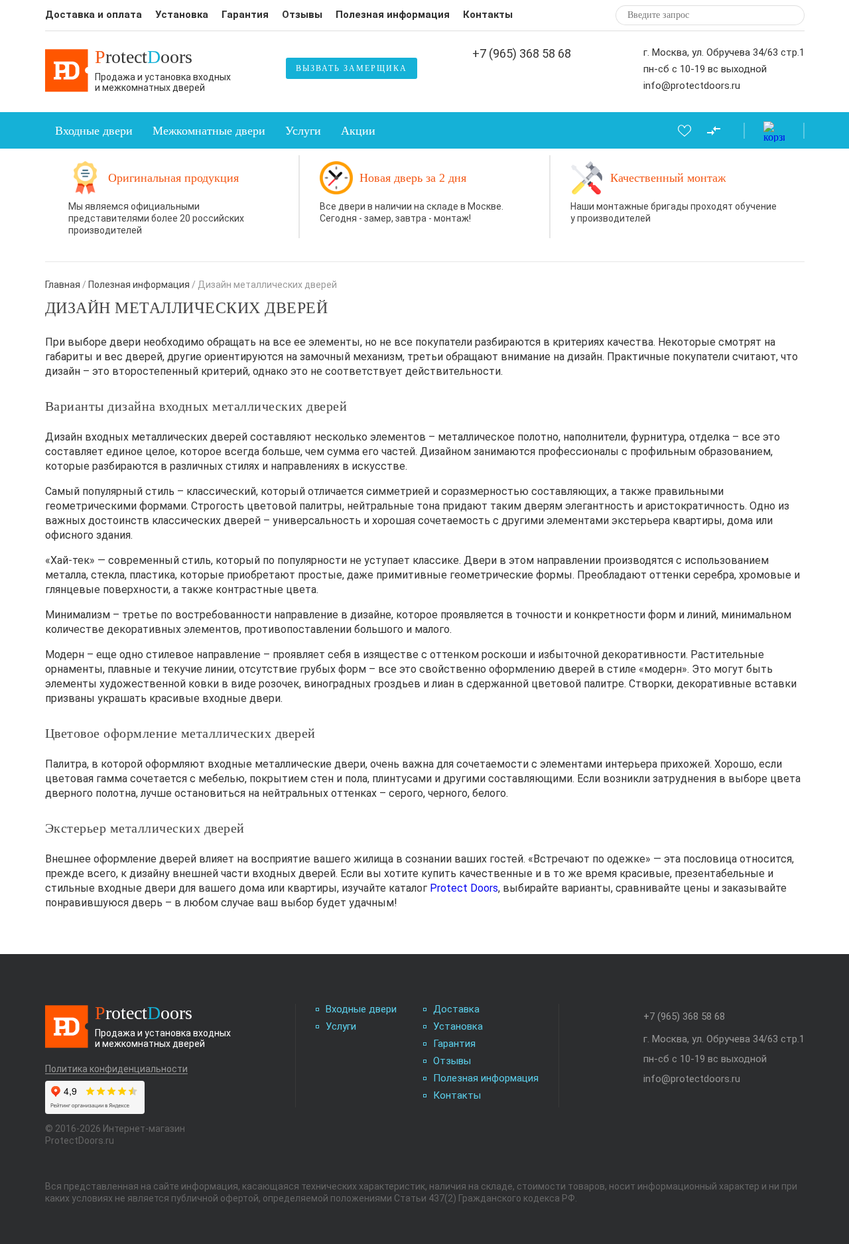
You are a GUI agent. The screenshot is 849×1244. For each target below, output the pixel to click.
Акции (358, 130)
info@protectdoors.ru (691, 86)
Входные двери (94, 130)
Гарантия (245, 15)
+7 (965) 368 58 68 (521, 54)
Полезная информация (393, 15)
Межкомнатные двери (209, 130)
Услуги (303, 130)
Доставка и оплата (93, 15)
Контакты (488, 15)
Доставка (456, 1009)
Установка (181, 15)
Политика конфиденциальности (116, 1069)
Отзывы (302, 15)
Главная (62, 284)
